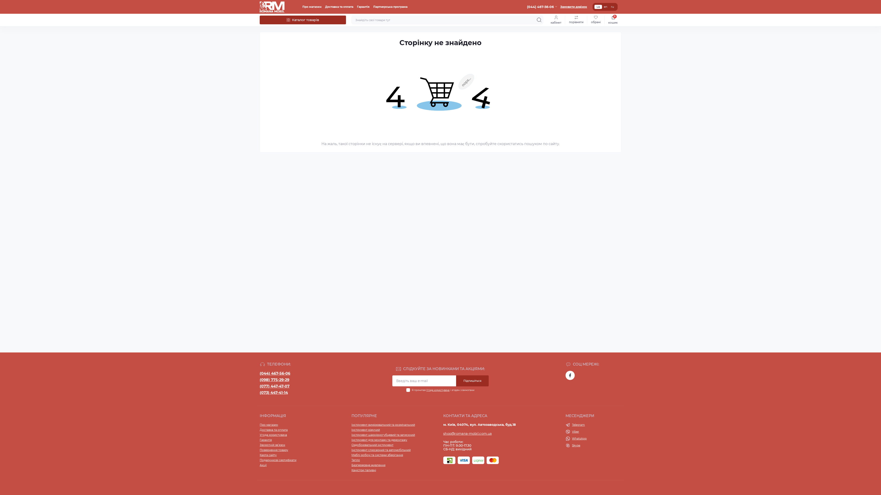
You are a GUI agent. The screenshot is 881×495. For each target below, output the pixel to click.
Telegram (578, 424)
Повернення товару (274, 450)
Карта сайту (268, 455)
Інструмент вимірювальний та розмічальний (383, 424)
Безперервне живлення (368, 465)
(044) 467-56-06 (275, 373)
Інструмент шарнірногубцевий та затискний (383, 435)
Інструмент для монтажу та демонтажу (379, 440)
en (605, 6)
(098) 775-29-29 (274, 380)
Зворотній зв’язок (272, 445)
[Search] (539, 20)
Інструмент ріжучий (365, 430)
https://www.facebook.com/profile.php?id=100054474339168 (570, 375)
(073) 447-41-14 (274, 392)
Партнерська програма (390, 6)
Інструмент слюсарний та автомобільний (381, 450)
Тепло (355, 460)
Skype (576, 445)
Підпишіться (472, 380)
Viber (575, 431)
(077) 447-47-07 (275, 386)
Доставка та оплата (339, 6)
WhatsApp (579, 438)
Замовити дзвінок (573, 6)
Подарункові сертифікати (278, 460)
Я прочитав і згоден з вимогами (443, 390)
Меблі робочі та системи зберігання (377, 455)
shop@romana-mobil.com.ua (467, 434)
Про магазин (311, 6)
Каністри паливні (363, 470)
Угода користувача (437, 390)
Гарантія (363, 6)
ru (612, 6)
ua (598, 6)
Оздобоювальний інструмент (372, 445)
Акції (263, 465)
